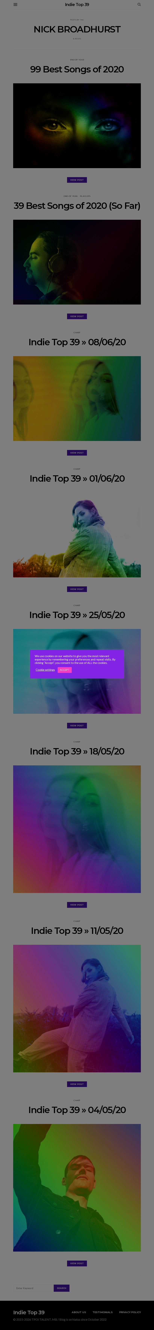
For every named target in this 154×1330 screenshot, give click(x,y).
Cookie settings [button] (45, 669)
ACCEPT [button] (64, 669)
